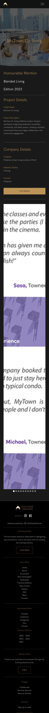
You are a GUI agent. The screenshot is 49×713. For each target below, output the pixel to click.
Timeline (24, 614)
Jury (24, 623)
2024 (27, 636)
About (24, 571)
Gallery (24, 589)
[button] (42, 3)
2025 (21, 636)
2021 (21, 642)
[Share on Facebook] (30, 515)
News (24, 595)
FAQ (24, 592)
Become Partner (24, 693)
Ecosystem (24, 574)
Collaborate (24, 687)
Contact (24, 598)
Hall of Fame (24, 586)
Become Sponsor (24, 690)
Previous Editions (24, 583)
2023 (21, 639)
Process (24, 626)
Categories (24, 620)
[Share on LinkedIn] (25, 515)
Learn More (24, 550)
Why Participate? (24, 577)
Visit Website (24, 191)
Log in (24, 670)
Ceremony (24, 617)
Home (24, 568)
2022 (27, 639)
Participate (24, 580)
